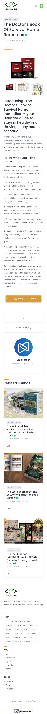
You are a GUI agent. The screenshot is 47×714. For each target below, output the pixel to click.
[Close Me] (44, 326)
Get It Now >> (23, 360)
